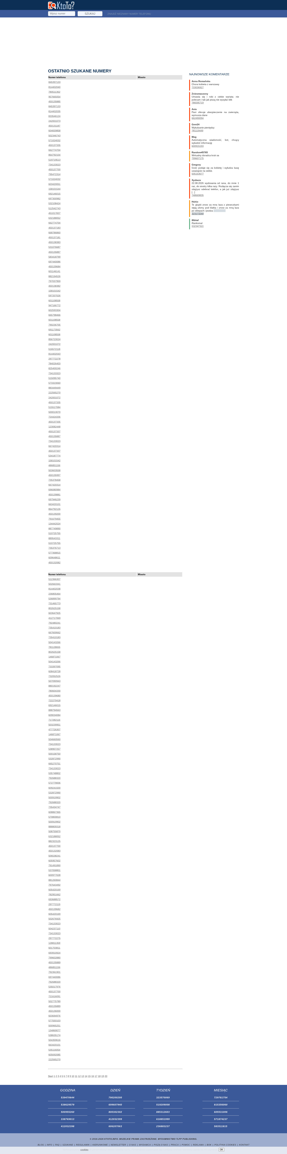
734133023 (54, 164)
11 (76, 1076)
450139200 (54, 514)
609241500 (54, 788)
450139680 (54, 695)
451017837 (54, 213)
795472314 (54, 174)
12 (79, 1076)
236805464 (54, 593)
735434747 (54, 807)
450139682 (54, 909)
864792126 (54, 509)
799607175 (198, 158)
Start (50, 1076)
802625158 (54, 608)
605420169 (54, 889)
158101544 (54, 189)
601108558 (54, 300)
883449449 (54, 387)
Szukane (67, 1145)
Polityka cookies (225, 1145)
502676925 (54, 918)
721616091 (54, 996)
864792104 (54, 155)
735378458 (54, 480)
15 (89, 1076)
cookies (84, 1149)
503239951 (54, 724)
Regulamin (83, 1145)
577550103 (54, 1020)
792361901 (54, 972)
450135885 (54, 101)
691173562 (54, 329)
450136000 (54, 1011)
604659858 (54, 130)
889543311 (54, 538)
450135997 (54, 475)
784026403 (54, 363)
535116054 (54, 1050)
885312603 (163, 1112)
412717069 (54, 618)
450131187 (54, 125)
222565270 (54, 392)
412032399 (115, 1119)
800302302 (115, 1112)
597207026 (54, 295)
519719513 (54, 159)
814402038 (54, 588)
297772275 (54, 938)
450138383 (54, 242)
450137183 (54, 227)
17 (96, 1076)
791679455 (54, 519)
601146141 (54, 271)
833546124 (54, 116)
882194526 (54, 276)
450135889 (54, 962)
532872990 (54, 758)
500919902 (54, 797)
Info (49, 1145)
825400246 (54, 368)
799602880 (54, 957)
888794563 (54, 710)
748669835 (198, 195)
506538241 (54, 855)
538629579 (67, 1104)
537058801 (54, 870)
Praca (175, 1145)
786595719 (198, 102)
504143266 (54, 642)
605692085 (54, 1054)
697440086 (54, 261)
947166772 (54, 305)
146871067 (54, 656)
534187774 (54, 455)
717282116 (54, 720)
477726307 (54, 729)
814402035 (54, 111)
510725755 (54, 533)
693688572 (54, 899)
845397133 (54, 82)
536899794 (54, 598)
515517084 (54, 407)
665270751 (54, 763)
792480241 (54, 623)
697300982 (54, 198)
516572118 (54, 349)
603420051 (54, 184)
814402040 (54, 87)
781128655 (54, 647)
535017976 (54, 986)
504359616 (54, 1040)
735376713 (54, 548)
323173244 (198, 213)
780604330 (54, 690)
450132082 (54, 562)
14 (86, 1076)
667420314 (54, 446)
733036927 (198, 87)
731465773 (54, 603)
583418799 (54, 257)
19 (102, 1076)
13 (82, 1076)
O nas (132, 1145)
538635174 (54, 1035)
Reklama (198, 1145)
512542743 (54, 208)
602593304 (54, 310)
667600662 (54, 632)
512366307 (54, 579)
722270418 (54, 700)
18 (99, 1076)
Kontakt (244, 1145)
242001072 (54, 344)
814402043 (54, 354)
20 (106, 1076)
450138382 (54, 286)
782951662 (54, 894)
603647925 (54, 613)
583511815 (220, 1126)
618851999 (163, 1119)
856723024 (54, 339)
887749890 (54, 528)
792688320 (54, 778)
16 (92, 1076)
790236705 (54, 324)
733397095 (54, 666)
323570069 (163, 1097)
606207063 (115, 1126)
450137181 (54, 237)
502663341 (54, 584)
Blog (41, 1145)
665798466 (54, 315)
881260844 (54, 880)
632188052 (54, 218)
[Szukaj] (62, 13)
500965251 (54, 1025)
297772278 (54, 358)
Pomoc (186, 1145)
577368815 (54, 552)
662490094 (198, 118)
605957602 (54, 860)
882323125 (54, 841)
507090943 (54, 681)
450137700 (54, 169)
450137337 (54, 431)
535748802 (54, 773)
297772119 (54, 904)
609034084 (54, 715)
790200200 (115, 1097)
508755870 (54, 831)
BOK (209, 1145)
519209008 (163, 1104)
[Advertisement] (143, 42)
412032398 (67, 1126)
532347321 (198, 226)
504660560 (54, 739)
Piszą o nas (161, 1145)
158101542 (54, 290)
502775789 (54, 1001)
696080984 (54, 489)
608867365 (54, 812)
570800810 (54, 817)
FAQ (57, 1145)
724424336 (54, 417)
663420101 (54, 504)
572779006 (54, 783)
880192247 (54, 685)
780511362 (54, 92)
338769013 (67, 1119)
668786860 (54, 232)
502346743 (54, 135)
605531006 (221, 1112)
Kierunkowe (100, 1145)
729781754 (221, 1097)
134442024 (54, 523)
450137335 (54, 145)
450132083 (54, 850)
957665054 (54, 96)
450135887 (54, 252)
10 (73, 1076)
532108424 (54, 203)
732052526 (54, 676)
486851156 (54, 465)
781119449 (197, 130)
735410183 (54, 627)
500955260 (67, 1112)
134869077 (54, 1030)
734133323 (54, 373)
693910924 (54, 952)
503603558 (54, 470)
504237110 (54, 928)
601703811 (54, 947)
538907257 (54, 749)
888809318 (54, 826)
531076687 (54, 247)
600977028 (54, 875)
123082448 (54, 426)
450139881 (54, 494)
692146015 (54, 193)
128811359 (54, 943)
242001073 (54, 121)
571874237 (221, 1119)
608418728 (54, 671)
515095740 (54, 378)
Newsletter (118, 1145)
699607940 (115, 1104)
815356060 (221, 1104)
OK (221, 1149)
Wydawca (145, 1145)
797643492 (54, 885)
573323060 (54, 383)
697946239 (54, 499)
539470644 (67, 1097)
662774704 (54, 150)
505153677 (198, 173)
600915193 (198, 146)
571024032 (54, 140)
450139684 (54, 266)
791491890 (54, 865)
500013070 (54, 412)
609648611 (54, 557)
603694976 (54, 1015)
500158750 (54, 753)
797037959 (54, 281)
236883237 (163, 1126)
